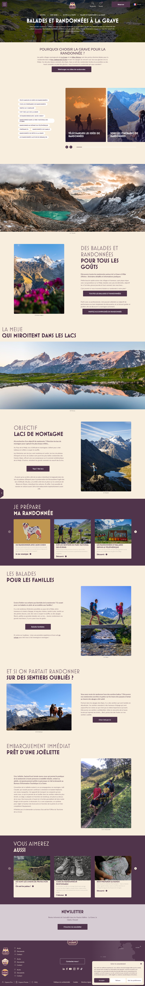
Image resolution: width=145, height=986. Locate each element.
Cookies (75, 982)
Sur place (12, 380)
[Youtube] (70, 969)
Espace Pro (9, 982)
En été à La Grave (69, 15)
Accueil (43, 15)
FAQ (35, 982)
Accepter (102, 980)
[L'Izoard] (83, 883)
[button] (141, 964)
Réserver (121, 4)
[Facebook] (66, 969)
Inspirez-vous (15, 414)
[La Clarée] (74, 883)
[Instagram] (74, 969)
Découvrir (12, 387)
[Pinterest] (78, 969)
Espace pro (8, 882)
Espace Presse (9, 885)
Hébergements (16, 393)
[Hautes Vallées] (63, 883)
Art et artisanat (16, 421)
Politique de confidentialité (62, 982)
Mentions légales (86, 982)
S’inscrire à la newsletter (72, 927)
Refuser (118, 980)
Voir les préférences (134, 980)
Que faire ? (14, 400)
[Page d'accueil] (72, 4)
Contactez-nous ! (72, 961)
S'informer (60, 895)
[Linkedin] (64, 969)
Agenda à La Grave (21, 407)
